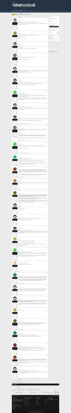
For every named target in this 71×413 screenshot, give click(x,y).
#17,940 (47, 367)
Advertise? (16, 403)
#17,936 (47, 319)
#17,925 (47, 191)
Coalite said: (20, 44)
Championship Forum (27, 400)
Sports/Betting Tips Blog (16, 10)
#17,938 (47, 343)
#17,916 (47, 78)
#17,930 (47, 248)
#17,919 (47, 115)
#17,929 (47, 237)
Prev (13, 378)
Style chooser (14, 395)
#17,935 (47, 308)
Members (30, 10)
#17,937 (47, 331)
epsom (16, 282)
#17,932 (47, 273)
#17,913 (47, 42)
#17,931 (47, 261)
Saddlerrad (13, 15)
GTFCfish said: (20, 105)
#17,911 (47, 18)
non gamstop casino (58, 392)
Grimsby (16, 87)
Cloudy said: (20, 20)
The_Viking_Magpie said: (21, 144)
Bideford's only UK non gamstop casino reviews (17, 406)
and (22, 140)
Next (26, 378)
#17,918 (47, 103)
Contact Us (34, 10)
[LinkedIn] (16, 380)
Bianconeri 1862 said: (21, 333)
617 (24, 378)
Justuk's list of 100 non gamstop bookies (16, 405)
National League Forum (27, 404)
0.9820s (37, 412)
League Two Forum (27, 403)
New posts (13, 11)
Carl (58, 34)
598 (19, 378)
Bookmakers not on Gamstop (15, 404)
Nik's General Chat (53, 40)
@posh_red (16, 271)
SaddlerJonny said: (21, 193)
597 (18, 378)
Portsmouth (16, 353)
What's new (25, 10)
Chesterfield (16, 28)
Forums (21, 10)
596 (16, 378)
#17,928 (47, 226)
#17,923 (47, 167)
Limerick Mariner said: (21, 133)
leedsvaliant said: (21, 345)
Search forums (16, 11)
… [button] (15, 378)
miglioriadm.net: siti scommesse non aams (47, 392)
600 (22, 378)
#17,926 (47, 203)
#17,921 (47, 142)
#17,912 (47, 31)
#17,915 (47, 67)
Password (50, 21)
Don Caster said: (21, 69)
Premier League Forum (27, 399)
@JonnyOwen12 (15, 177)
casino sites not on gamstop (19, 392)
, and (25, 123)
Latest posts (52, 36)
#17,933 (47, 285)
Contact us (51, 395)
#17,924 (47, 179)
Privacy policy (54, 395)
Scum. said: (20, 80)
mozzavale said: (20, 357)
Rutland (16, 100)
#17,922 (47, 155)
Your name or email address (52, 18)
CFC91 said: (20, 250)
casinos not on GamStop (33, 392)
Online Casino (13, 407)
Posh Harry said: (21, 205)
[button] (27, 10)
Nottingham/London (15, 136)
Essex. (16, 76)
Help (56, 395)
